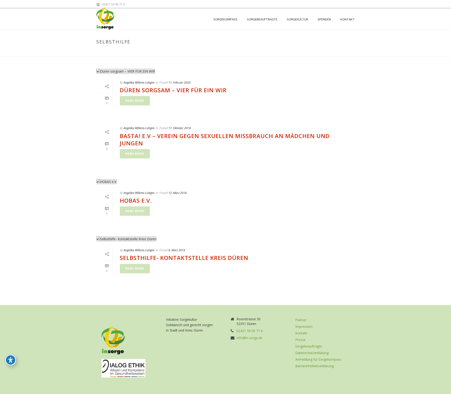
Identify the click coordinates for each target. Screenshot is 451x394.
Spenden (324, 19)
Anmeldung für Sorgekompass (318, 359)
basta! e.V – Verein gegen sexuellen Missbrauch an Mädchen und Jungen (225, 139)
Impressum (303, 326)
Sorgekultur (297, 19)
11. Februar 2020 (179, 83)
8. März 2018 (176, 250)
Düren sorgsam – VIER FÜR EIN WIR (173, 90)
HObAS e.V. (136, 200)
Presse (300, 340)
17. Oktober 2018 (179, 128)
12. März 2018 (177, 193)
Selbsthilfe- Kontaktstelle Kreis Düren (184, 258)
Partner (301, 320)
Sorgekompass (225, 19)
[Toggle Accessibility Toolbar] (10, 360)
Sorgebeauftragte (262, 19)
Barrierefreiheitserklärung (314, 366)
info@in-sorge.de (249, 338)
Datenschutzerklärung (312, 353)
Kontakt (347, 19)
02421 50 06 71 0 (113, 4)
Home (326, 51)
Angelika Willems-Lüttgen (139, 83)
